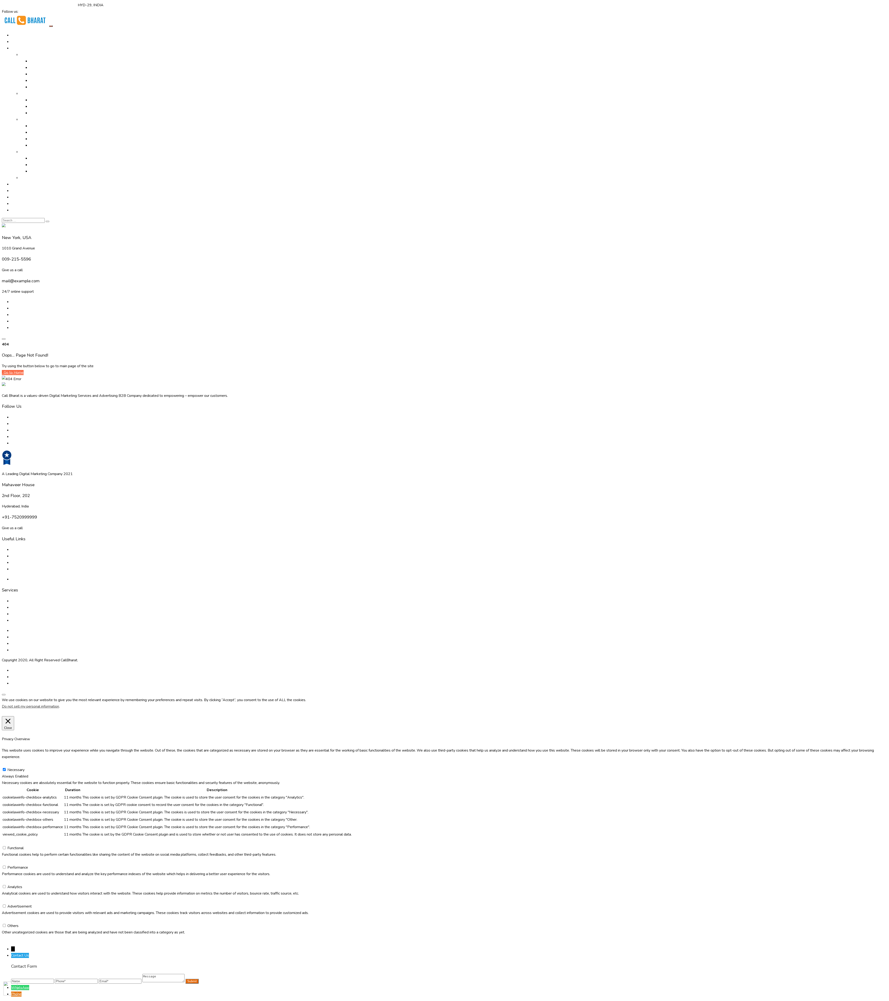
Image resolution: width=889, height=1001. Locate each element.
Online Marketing (34, 54)
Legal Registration (44, 145)
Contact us (19, 569)
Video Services (42, 125)
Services (27, 119)
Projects (18, 190)
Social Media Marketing (48, 87)
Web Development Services (34, 643)
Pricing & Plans (23, 203)
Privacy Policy (22, 579)
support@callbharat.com (57, 5)
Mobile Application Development (56, 171)
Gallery (16, 184)
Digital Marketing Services (51, 61)
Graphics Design (43, 132)
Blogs (16, 556)
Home (16, 35)
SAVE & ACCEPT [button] (16, 938)
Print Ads (37, 100)
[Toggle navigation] (51, 26)
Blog (15, 197)
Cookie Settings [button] (15, 712)
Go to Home (13, 372)
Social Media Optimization (50, 80)
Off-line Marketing (35, 93)
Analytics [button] (9, 880)
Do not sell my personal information (30, 706)
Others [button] (7, 919)
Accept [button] (36, 712)
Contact (17, 210)
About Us (19, 41)
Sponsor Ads (40, 138)
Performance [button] (12, 861)
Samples (27, 177)
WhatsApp (20, 987)
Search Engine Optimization (51, 67)
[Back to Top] (4, 694)
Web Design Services (47, 158)
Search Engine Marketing (49, 74)
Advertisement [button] (14, 899)
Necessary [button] (10, 763)
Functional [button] (10, 841)
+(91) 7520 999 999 (19, 5)
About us (18, 549)
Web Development (45, 164)
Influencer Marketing (46, 112)
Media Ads (38, 106)
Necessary (16, 769)
